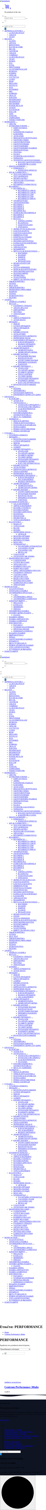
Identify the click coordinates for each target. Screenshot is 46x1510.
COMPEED (13, 55)
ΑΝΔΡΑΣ (8, 300)
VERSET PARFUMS (17, 120)
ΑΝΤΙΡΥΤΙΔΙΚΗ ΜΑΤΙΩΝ (28, 360)
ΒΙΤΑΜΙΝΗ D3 (19, 188)
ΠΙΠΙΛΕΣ (17, 609)
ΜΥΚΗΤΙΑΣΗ (18, 516)
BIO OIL (12, 49)
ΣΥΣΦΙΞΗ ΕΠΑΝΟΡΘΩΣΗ (23, 627)
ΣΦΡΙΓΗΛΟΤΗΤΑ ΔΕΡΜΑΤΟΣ (25, 336)
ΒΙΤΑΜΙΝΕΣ (14, 186)
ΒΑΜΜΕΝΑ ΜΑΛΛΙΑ (22, 566)
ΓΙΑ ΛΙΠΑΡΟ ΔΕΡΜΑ (26, 370)
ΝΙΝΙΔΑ (12, 637)
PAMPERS (13, 93)
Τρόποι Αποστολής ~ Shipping (15, 1434)
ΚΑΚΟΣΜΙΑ (18, 134)
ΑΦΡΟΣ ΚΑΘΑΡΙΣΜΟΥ (22, 506)
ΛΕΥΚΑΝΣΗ (18, 136)
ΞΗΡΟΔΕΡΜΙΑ (19, 310)
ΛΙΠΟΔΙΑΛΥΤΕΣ (20, 247)
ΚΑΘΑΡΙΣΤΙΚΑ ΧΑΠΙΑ (27, 164)
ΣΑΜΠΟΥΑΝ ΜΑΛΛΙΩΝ (23, 583)
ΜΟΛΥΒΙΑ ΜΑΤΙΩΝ (21, 538)
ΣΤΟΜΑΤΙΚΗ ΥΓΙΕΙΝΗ (18, 126)
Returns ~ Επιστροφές (12, 1442)
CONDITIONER (19, 560)
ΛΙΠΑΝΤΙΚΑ (18, 182)
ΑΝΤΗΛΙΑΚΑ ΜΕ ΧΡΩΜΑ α (29, 407)
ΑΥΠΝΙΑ (12, 283)
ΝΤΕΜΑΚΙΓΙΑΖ (19, 544)
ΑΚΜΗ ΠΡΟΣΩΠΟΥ (21, 348)
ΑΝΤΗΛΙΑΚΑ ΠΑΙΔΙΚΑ (18, 591)
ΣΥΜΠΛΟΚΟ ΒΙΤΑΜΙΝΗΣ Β (24, 213)
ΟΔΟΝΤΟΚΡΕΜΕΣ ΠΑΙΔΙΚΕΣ (25, 148)
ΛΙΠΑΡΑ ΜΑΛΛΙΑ (20, 308)
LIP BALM (22, 534)
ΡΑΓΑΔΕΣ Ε (18, 625)
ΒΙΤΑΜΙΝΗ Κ (18, 217)
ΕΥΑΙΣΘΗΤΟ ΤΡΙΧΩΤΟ (22, 306)
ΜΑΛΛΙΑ (12, 304)
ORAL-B (12, 95)
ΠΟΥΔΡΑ (16, 530)
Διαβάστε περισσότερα (12, 1382)
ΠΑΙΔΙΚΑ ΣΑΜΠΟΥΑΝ (18, 621)
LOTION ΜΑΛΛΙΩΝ (21, 562)
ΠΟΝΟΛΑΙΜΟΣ (19, 427)
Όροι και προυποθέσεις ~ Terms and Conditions (21, 1436)
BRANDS (8, 39)
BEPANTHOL (14, 45)
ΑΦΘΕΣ (16, 130)
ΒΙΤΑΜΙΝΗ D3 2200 (25, 194)
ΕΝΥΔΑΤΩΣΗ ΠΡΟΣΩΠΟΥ (28, 378)
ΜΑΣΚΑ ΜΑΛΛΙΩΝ (21, 578)
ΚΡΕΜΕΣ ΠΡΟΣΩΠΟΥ (22, 366)
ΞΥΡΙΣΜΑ (13, 316)
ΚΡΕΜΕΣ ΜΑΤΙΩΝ (20, 354)
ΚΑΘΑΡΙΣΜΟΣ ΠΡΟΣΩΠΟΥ (24, 340)
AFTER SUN (18, 401)
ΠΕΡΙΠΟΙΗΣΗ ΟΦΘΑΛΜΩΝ (20, 289)
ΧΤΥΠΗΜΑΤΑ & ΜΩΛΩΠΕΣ (20, 649)
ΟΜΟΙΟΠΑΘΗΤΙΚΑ (17, 281)
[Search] (5, 29)
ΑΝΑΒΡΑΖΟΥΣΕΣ (20, 201)
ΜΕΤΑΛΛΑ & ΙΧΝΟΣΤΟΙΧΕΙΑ (25, 251)
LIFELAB (12, 75)
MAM (11, 81)
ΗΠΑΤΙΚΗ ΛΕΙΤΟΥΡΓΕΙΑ (23, 241)
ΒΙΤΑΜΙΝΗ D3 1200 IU (27, 192)
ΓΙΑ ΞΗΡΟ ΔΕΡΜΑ (25, 376)
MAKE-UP (17, 524)
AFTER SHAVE (19, 320)
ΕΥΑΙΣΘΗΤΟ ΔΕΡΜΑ (26, 380)
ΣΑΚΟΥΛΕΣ (22, 364)
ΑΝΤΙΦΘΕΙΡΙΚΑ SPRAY (22, 597)
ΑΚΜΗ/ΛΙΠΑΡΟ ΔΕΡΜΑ (27, 352)
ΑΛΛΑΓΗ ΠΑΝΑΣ (16, 589)
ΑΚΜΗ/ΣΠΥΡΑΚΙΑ (25, 350)
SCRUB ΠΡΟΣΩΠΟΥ (26, 342)
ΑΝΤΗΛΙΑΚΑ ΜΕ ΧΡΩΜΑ (23, 556)
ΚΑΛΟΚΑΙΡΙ (14, 399)
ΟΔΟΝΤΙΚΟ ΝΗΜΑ (21, 140)
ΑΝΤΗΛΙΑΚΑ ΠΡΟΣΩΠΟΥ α (29, 405)
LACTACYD (14, 77)
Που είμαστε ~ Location (13, 1444)
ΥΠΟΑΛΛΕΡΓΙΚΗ (25, 374)
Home (6, 1332)
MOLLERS (13, 83)
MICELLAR (22, 552)
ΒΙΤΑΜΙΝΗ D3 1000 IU (27, 190)
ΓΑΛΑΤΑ (16, 615)
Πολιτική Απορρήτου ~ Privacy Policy (18, 1438)
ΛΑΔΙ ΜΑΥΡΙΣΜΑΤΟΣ (26, 409)
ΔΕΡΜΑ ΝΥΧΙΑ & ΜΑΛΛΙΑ (24, 229)
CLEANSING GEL (25, 550)
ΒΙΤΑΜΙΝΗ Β (18, 209)
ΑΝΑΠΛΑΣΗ (23, 368)
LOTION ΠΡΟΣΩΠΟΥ (22, 326)
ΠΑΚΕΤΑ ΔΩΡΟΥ (11, 651)
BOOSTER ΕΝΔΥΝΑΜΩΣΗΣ (24, 384)
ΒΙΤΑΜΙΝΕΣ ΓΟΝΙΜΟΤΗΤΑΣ (25, 184)
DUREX (12, 61)
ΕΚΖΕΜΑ (13, 298)
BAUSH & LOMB (16, 47)
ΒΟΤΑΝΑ (17, 219)
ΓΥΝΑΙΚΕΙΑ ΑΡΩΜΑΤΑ (18, 435)
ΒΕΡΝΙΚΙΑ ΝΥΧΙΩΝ (21, 540)
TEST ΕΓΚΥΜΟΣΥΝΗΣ (22, 174)
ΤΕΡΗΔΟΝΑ (18, 158)
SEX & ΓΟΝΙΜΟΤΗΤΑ (17, 172)
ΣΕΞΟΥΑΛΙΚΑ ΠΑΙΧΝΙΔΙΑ (24, 180)
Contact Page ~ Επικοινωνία (14, 1448)
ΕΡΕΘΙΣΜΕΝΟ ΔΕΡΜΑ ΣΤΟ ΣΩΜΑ (27, 395)
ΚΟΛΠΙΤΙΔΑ (18, 514)
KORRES (12, 73)
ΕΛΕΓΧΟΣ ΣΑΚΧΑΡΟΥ (22, 233)
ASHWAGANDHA (25, 221)
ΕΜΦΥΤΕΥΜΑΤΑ (20, 128)
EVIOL (11, 65)
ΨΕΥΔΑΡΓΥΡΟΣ (24, 261)
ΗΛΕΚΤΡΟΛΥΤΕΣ (20, 239)
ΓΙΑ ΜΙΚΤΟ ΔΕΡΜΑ (25, 372)
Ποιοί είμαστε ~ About (12, 1430)
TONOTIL (13, 116)
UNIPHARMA (14, 118)
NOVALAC (13, 85)
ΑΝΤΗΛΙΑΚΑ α (19, 403)
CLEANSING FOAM (26, 548)
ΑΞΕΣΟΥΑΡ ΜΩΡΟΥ (17, 601)
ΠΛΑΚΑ (16, 154)
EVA (11, 63)
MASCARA (17, 542)
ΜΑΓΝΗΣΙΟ (22, 253)
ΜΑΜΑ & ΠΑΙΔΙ (10, 587)
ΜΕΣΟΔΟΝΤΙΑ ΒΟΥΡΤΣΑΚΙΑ (25, 138)
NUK (11, 87)
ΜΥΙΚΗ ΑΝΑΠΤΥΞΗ (21, 263)
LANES (12, 79)
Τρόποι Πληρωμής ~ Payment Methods (18, 1432)
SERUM (16, 324)
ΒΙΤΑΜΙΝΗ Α (18, 207)
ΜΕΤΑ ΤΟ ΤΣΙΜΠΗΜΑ (22, 417)
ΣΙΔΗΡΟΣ (21, 257)
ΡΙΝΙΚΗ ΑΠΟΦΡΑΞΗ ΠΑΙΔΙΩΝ (21, 645)
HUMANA (13, 71)
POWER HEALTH (16, 106)
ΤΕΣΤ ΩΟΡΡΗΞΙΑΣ (20, 176)
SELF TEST (13, 285)
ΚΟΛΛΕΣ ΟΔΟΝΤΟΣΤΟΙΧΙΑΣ (29, 162)
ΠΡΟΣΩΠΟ (13, 322)
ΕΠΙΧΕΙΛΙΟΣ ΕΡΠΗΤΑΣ (27, 170)
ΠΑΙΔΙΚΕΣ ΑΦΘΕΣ (16, 617)
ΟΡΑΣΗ (16, 265)
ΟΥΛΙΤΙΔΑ (17, 152)
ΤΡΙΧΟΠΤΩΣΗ (19, 314)
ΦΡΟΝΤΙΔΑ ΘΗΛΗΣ (21, 629)
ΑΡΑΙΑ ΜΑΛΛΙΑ (20, 564)
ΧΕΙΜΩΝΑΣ (14, 419)
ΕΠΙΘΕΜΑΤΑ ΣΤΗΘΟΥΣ (23, 631)
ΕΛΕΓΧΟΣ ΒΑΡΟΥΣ (21, 231)
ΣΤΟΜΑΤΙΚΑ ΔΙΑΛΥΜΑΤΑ (24, 156)
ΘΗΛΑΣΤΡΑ (18, 603)
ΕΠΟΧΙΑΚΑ (9, 397)
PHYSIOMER (14, 104)
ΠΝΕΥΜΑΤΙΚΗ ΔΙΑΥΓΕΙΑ (23, 271)
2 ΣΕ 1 (15, 595)
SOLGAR (12, 112)
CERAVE (12, 35)
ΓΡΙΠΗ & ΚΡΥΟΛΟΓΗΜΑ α (24, 423)
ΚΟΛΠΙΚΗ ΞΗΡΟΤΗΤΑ (22, 512)
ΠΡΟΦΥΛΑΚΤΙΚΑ (20, 178)
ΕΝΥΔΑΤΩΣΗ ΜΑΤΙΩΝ (27, 356)
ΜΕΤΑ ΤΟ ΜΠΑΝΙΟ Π (17, 643)
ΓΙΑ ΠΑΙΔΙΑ (22, 411)
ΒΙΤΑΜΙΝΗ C (18, 205)
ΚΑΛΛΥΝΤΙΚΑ (15, 522)
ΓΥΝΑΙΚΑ (8, 433)
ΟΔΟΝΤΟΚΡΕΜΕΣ (20, 146)
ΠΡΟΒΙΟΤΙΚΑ (19, 275)
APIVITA (12, 43)
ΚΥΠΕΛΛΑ (18, 605)
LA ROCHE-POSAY (16, 33)
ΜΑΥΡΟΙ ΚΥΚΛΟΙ (25, 358)
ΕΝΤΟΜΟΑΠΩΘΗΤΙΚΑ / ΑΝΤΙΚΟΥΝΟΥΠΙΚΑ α (23, 414)
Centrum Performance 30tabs (14, 1334)
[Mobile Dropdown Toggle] (24, 31)
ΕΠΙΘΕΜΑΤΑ (18, 168)
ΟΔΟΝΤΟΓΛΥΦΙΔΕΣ (21, 144)
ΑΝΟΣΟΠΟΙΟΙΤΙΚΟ (21, 203)
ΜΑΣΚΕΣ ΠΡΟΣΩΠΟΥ (27, 344)
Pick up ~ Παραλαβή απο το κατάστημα (18, 1446)
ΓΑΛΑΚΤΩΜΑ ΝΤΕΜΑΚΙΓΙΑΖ (30, 546)
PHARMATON (14, 102)
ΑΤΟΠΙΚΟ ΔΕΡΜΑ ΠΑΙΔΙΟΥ (20, 613)
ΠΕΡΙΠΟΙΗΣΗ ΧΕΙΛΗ (21, 338)
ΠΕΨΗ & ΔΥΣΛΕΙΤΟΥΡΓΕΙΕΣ (25, 269)
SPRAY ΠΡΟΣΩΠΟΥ (21, 328)
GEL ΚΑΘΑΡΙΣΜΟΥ (26, 346)
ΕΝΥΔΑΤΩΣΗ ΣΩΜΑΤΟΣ (23, 393)
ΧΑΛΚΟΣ (21, 259)
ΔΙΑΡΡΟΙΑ (13, 292)
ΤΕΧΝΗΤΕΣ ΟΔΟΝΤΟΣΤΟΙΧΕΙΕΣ (26, 160)
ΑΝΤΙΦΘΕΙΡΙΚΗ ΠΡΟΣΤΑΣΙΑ (20, 593)
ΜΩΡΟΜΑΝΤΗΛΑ (16, 635)
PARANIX (13, 97)
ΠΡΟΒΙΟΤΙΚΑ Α (19, 518)
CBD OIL (12, 124)
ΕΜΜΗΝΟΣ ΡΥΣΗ (20, 235)
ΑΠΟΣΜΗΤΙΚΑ (19, 391)
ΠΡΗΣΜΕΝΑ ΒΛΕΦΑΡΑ (27, 362)
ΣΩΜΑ (11, 386)
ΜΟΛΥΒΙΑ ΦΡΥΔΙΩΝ (21, 536)
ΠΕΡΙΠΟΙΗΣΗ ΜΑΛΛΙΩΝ (19, 558)
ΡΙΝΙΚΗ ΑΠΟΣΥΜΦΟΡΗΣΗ (24, 429)
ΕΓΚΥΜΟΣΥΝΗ (15, 623)
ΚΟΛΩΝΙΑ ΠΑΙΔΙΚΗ (17, 633)
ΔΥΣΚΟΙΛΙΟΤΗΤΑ (16, 296)
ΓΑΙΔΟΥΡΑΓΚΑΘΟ (25, 225)
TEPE (11, 114)
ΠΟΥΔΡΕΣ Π (14, 641)
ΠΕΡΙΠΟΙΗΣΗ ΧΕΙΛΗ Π (22, 473)
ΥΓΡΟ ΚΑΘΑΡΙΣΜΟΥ (21, 520)
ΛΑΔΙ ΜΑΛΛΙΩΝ (20, 574)
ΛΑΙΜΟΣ (17, 330)
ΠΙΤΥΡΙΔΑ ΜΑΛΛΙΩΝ (22, 581)
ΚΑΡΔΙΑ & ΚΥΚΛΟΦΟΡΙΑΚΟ (25, 243)
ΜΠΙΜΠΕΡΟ (18, 607)
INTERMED (13, 89)
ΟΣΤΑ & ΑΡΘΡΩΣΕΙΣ (21, 267)
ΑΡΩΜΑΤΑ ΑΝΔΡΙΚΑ (17, 302)
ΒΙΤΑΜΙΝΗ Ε (18, 215)
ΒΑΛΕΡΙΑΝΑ (23, 223)
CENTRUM (13, 51)
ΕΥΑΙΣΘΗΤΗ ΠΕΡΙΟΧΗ (18, 502)
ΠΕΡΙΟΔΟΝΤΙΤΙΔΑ (20, 150)
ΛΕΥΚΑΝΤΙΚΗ (19, 334)
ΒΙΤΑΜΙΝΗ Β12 (19, 211)
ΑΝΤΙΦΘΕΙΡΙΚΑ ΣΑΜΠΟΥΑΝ (25, 599)
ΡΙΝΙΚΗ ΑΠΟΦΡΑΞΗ (21, 431)
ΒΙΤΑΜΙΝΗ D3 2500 (25, 197)
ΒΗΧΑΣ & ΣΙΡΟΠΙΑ (21, 421)
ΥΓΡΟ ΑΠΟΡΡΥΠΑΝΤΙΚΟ (19, 647)
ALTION (12, 41)
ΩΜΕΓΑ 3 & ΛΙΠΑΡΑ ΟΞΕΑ (24, 279)
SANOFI (12, 108)
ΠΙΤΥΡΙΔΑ (17, 312)
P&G (11, 91)
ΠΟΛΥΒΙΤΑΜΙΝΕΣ (20, 273)
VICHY (12, 37)
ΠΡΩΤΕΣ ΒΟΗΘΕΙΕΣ (17, 166)
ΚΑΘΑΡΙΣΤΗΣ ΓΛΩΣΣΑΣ (23, 132)
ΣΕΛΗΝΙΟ (22, 255)
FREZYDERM (14, 67)
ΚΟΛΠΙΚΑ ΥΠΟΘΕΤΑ (22, 508)
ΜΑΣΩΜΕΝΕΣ (19, 249)
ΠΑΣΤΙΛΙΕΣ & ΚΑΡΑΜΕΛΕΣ (24, 425)
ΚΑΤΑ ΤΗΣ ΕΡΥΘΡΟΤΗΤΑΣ (29, 382)
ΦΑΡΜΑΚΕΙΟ (9, 122)
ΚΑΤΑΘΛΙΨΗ (18, 245)
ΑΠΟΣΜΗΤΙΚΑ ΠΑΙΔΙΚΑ (19, 611)
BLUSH (16, 528)
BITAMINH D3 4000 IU (27, 199)
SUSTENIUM (14, 110)
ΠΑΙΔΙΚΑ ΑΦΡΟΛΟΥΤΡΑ (19, 619)
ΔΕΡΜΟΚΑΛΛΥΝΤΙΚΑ (13, 31)
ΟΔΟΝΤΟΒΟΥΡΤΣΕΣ (21, 142)
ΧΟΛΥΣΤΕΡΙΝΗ (19, 277)
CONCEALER (18, 526)
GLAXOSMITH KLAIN (18, 69)
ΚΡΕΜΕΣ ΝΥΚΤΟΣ (20, 332)
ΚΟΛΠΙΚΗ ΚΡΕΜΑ (21, 510)
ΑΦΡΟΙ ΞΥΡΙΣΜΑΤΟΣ (21, 318)
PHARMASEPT (15, 99)
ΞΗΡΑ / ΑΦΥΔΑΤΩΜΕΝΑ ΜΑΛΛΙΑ (27, 570)
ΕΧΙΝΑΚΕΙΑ (23, 227)
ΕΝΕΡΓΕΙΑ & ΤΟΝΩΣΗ (22, 237)
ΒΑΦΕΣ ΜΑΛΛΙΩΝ (21, 568)
